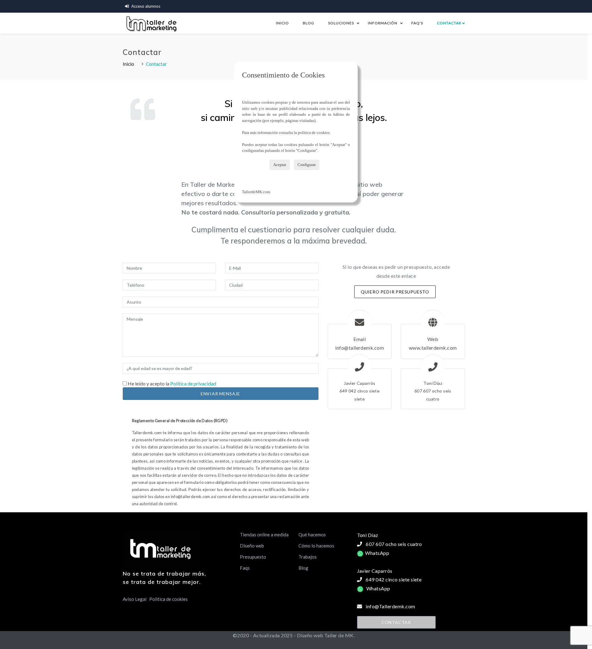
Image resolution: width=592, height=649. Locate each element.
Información (382, 23)
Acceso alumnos (145, 6)
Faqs (245, 568)
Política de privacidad (192, 383)
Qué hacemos (312, 534)
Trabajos (307, 557)
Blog (308, 23)
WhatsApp (376, 553)
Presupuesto (253, 557)
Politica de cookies (168, 599)
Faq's (417, 23)
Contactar (450, 23)
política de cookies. (314, 132)
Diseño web (252, 545)
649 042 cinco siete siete (393, 579)
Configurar (307, 164)
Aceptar (279, 164)
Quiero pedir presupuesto (395, 291)
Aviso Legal (134, 599)
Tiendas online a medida (264, 534)
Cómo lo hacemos (316, 545)
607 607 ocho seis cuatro (394, 544)
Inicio (282, 23)
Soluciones (341, 23)
